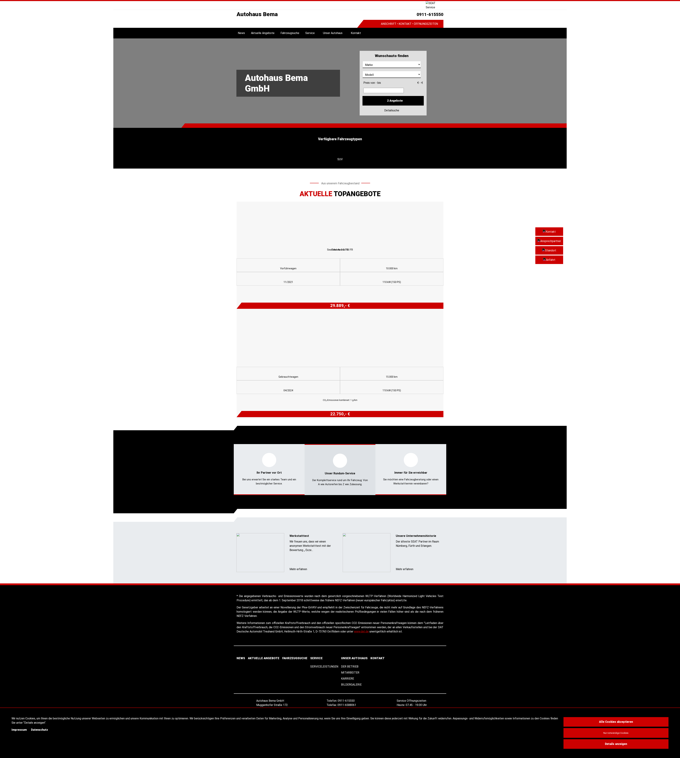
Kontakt (356, 33)
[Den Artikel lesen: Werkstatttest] (260, 552)
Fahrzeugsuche (289, 33)
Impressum (19, 729)
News (241, 33)
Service (310, 33)
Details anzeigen (616, 744)
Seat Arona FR (340, 249)
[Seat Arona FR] (340, 224)
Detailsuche (392, 110)
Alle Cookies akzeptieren (616, 721)
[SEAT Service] (434, 5)
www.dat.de (361, 631)
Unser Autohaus (332, 33)
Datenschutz (39, 729)
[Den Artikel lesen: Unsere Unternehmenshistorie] (366, 552)
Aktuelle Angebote (262, 33)
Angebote (395, 100)
